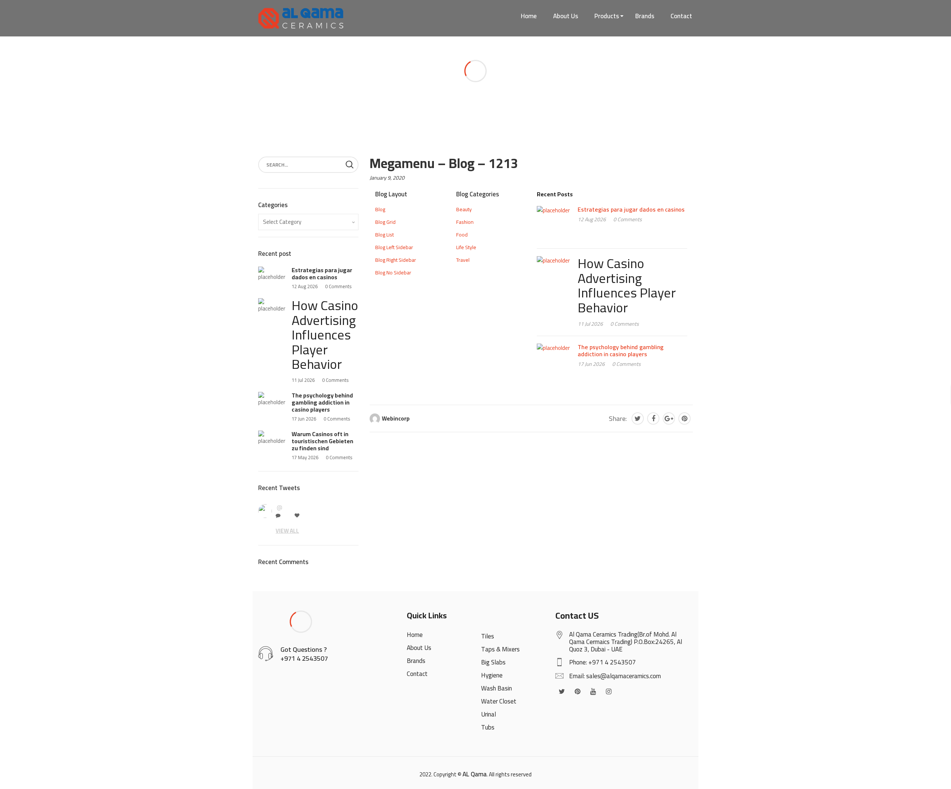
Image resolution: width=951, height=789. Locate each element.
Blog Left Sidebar (394, 247)
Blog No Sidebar (393, 272)
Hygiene (492, 675)
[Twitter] (638, 418)
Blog (380, 209)
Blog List (384, 234)
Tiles (487, 636)
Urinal (488, 714)
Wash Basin (496, 688)
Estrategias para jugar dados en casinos (631, 209)
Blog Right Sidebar (395, 260)
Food (462, 234)
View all (287, 530)
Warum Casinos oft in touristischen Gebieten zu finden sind (322, 441)
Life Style (466, 247)
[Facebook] (653, 418)
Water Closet (498, 701)
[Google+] (669, 418)
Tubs (487, 727)
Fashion (465, 222)
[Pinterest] (684, 418)
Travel (463, 260)
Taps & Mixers (500, 649)
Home (529, 16)
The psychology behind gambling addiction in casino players (620, 350)
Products (606, 16)
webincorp (396, 418)
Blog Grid (385, 222)
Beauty (464, 209)
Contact (681, 16)
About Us (565, 16)
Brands (644, 16)
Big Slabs (493, 662)
